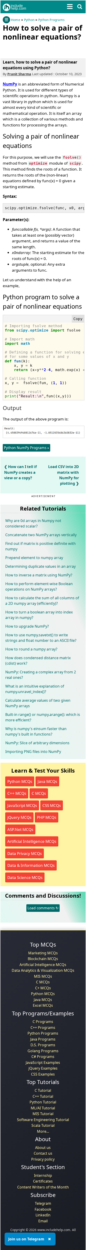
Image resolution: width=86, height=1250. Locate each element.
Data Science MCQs (24, 877)
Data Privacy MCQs (24, 853)
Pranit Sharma (19, 74)
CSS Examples (43, 1074)
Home (15, 20)
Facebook (43, 1209)
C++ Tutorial (43, 1096)
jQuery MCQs (19, 817)
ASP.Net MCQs (20, 829)
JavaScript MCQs (22, 805)
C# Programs (42, 1056)
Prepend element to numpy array (34, 557)
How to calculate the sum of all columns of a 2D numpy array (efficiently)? (42, 600)
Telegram (43, 1203)
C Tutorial (43, 1090)
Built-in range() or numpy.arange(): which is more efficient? (42, 717)
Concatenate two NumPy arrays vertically (41, 534)
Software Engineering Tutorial (43, 1119)
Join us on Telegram (26, 1239)
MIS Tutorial (43, 1113)
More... (43, 1131)
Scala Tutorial (43, 1125)
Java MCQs (47, 781)
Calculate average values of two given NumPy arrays (37, 703)
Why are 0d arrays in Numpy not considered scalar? (33, 523)
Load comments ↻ (43, 907)
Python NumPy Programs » (26, 447)
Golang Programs (43, 1050)
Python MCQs (19, 781)
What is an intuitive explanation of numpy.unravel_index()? (34, 689)
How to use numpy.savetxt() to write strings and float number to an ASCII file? (40, 637)
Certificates (43, 1181)
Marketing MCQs (43, 953)
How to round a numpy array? (31, 649)
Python (29, 20)
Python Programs (51, 20)
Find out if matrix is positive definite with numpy (40, 546)
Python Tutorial (43, 1102)
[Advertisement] (39, 48)
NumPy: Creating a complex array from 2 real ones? (40, 674)
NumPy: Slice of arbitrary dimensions (37, 742)
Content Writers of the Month (43, 1187)
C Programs (43, 1021)
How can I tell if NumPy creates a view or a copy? (20, 472)
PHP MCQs (46, 817)
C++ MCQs (16, 793)
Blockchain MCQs (43, 958)
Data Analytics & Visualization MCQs (43, 970)
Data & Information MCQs (31, 865)
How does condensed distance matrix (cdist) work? (38, 660)
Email (43, 1220)
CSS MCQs (51, 805)
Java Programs (42, 1039)
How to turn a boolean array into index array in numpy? (39, 615)
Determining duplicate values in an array (40, 566)
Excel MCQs (43, 1005)
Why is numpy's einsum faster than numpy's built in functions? (36, 731)
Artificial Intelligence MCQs (31, 841)
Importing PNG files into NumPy (33, 751)
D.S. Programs (43, 1044)
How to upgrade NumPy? (27, 626)
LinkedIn (43, 1215)
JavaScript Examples (43, 1062)
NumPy (10, 84)
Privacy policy (43, 1159)
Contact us (43, 1153)
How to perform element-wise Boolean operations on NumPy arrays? (39, 586)
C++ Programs (43, 1027)
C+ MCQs (43, 987)
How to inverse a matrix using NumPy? (38, 575)
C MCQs (39, 793)
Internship (43, 1175)
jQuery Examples (43, 1068)
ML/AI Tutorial (43, 1108)
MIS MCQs (43, 976)
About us (43, 1147)
